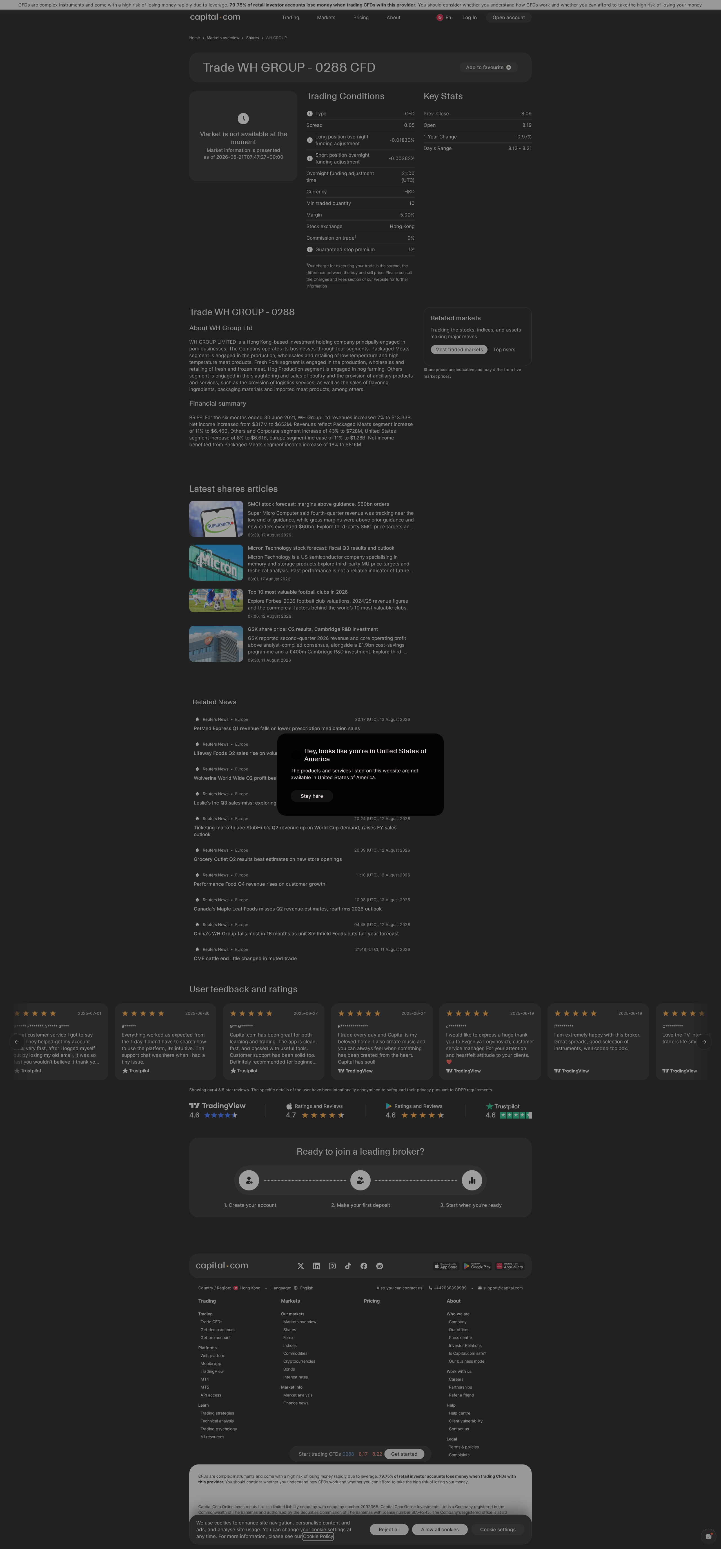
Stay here (312, 796)
